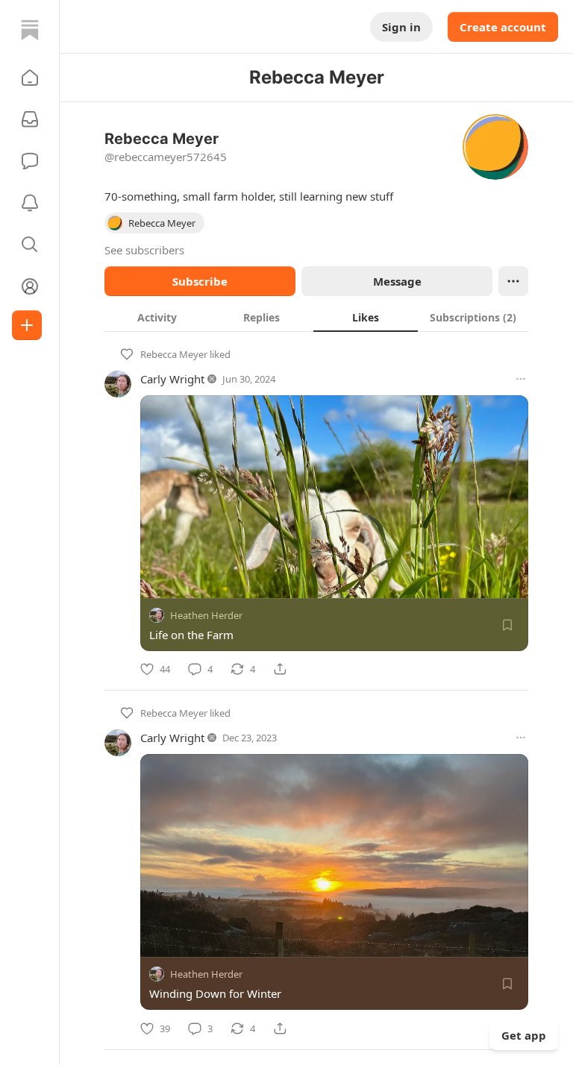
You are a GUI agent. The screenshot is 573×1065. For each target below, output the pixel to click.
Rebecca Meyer (173, 354)
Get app (523, 1035)
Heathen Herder (206, 615)
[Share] (279, 669)
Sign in (401, 26)
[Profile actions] (513, 281)
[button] (30, 77)
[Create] (27, 325)
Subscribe (200, 281)
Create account (503, 26)
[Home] (30, 30)
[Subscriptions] (30, 119)
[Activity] (30, 203)
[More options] (521, 379)
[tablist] (316, 317)
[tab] (156, 317)
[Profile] (30, 286)
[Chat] (30, 161)
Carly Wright (172, 378)
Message (397, 281)
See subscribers (144, 249)
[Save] (507, 625)
